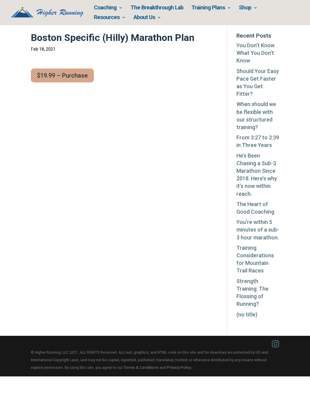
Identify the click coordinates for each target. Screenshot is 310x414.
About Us (144, 18)
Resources (107, 18)
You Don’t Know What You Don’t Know (255, 53)
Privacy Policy (179, 368)
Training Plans (208, 8)
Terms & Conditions (141, 368)
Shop (245, 8)
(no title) (246, 314)
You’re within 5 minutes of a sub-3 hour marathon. (257, 229)
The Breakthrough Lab (156, 8)
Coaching (105, 8)
